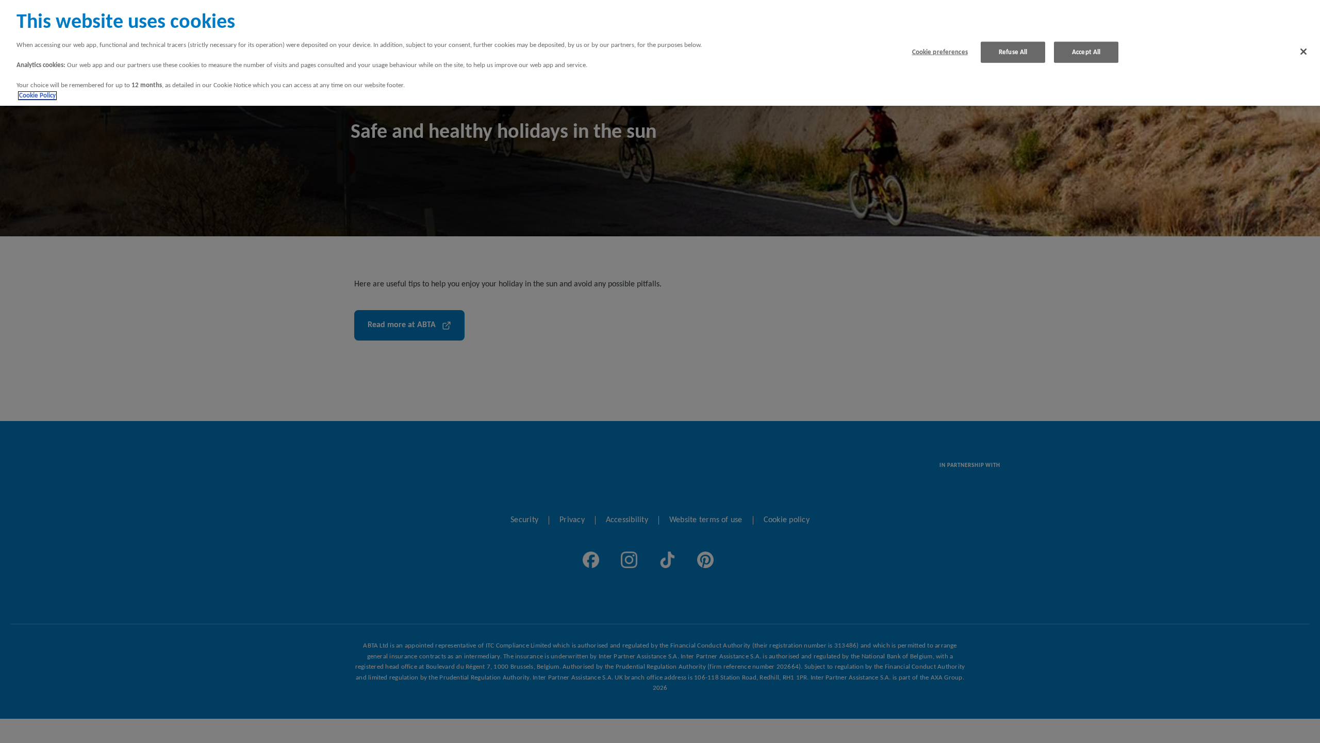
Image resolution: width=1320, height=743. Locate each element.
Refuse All (1013, 52)
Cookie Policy (37, 95)
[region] (660, 53)
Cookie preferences (940, 52)
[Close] (1303, 51)
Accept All (1086, 52)
